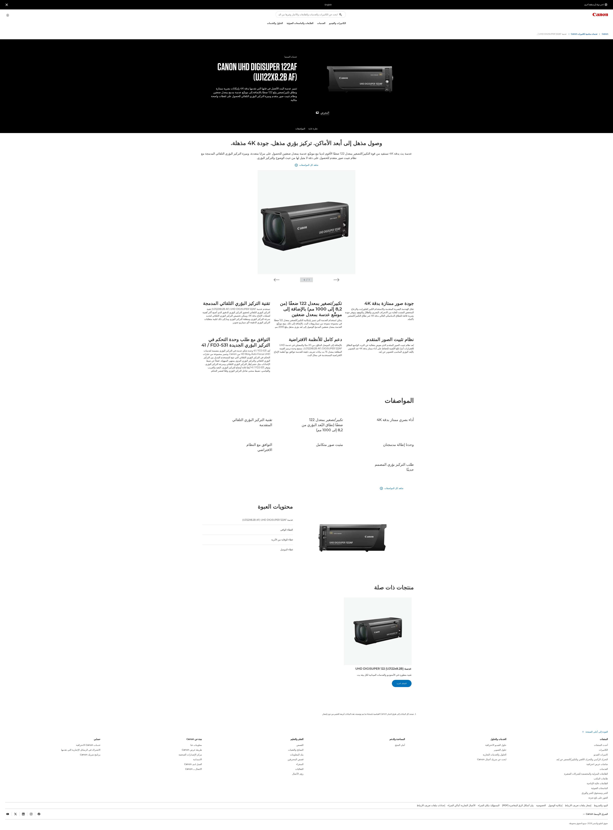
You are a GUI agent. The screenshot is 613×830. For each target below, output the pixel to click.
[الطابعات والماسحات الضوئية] (285, 23)
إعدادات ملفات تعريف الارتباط (431, 805)
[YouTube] (7, 814)
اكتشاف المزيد (402, 683)
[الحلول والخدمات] (266, 23)
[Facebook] (39, 814)
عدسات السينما (290, 57)
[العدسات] (316, 23)
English (328, 5)
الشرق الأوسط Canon (596, 814)
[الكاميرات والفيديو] (328, 23)
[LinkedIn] (23, 814)
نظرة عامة (313, 128)
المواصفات (300, 128)
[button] (336, 279)
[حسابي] (7, 15)
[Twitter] (15, 814)
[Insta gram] (31, 814)
